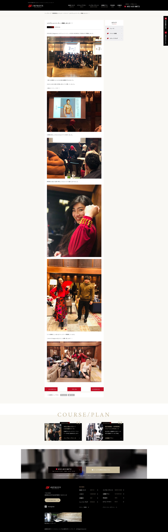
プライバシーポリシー (109, 507)
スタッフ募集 (83, 507)
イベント (65, 13)
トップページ (48, 13)
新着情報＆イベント (57, 13)
